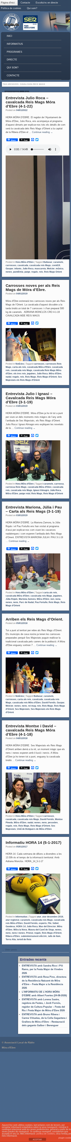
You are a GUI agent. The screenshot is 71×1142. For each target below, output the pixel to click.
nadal (8, 377)
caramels (58, 262)
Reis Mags (30, 377)
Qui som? (32, 8)
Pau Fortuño (41, 602)
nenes (9, 272)
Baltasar (47, 262)
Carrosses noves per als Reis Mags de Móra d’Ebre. (33, 287)
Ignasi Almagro (41, 490)
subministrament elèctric (34, 936)
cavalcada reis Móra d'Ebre (26, 702)
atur (39, 916)
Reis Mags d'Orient (47, 377)
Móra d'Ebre (55, 373)
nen (52, 599)
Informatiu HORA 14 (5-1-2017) (33, 842)
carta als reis (19, 367)
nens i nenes (18, 933)
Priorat (29, 933)
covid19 (56, 265)
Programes (14, 52)
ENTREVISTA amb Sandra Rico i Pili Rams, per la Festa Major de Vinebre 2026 (42, 969)
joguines (31, 373)
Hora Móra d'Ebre (24, 262)
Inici (9, 36)
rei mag (32, 706)
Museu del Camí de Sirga (41, 929)
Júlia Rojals (12, 599)
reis (41, 272)
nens (15, 602)
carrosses (11, 265)
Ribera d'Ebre (13, 936)
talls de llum (54, 936)
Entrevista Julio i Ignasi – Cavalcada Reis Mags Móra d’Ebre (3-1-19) (31, 398)
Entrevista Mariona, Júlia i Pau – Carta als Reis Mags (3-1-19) (34, 509)
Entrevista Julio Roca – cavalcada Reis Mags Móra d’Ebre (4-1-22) (30, 102)
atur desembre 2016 (52, 916)
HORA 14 (21, 926)
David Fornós (49, 702)
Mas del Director (47, 926)
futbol (55, 923)
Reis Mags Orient (53, 272)
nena (57, 599)
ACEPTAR (37, 1139)
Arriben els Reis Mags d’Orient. (34, 619)
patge (27, 272)
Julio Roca (28, 268)
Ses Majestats (22, 709)
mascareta (40, 268)
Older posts (9, 949)
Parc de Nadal (26, 602)
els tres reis (19, 373)
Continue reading (42, 132)
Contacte (25, 2)
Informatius (15, 44)
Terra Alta (11, 939)
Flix (50, 923)
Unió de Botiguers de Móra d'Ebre (34, 829)
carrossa (59, 484)
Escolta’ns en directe (47, 2)
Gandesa (10, 926)
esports (43, 923)
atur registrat (12, 920)
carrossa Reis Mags (16, 487)
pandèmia (18, 272)
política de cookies (45, 1133)
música (59, 268)
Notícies (19, 364)
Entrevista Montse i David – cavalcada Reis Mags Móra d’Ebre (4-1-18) (31, 730)
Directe (12, 59)
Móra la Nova (20, 929)
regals (34, 272)
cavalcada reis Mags (40, 265)
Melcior (51, 268)
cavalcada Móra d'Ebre (39, 367)
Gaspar (9, 268)
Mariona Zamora (27, 599)
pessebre (53, 822)
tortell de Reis (24, 939)
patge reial (24, 493)
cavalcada (22, 265)
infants (17, 268)
